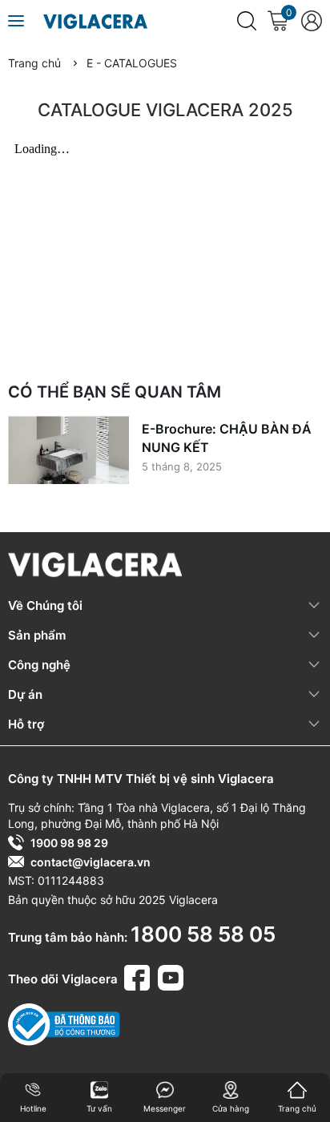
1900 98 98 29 (69, 843)
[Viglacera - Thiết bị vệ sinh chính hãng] (95, 20)
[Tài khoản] (311, 20)
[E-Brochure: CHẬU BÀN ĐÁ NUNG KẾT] (68, 450)
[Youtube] (170, 975)
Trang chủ (34, 63)
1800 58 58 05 (203, 934)
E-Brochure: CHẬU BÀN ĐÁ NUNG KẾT (227, 437)
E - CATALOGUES (132, 63)
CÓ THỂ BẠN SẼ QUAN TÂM (114, 392)
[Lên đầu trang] (307, 1050)
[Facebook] (139, 975)
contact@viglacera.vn (90, 862)
